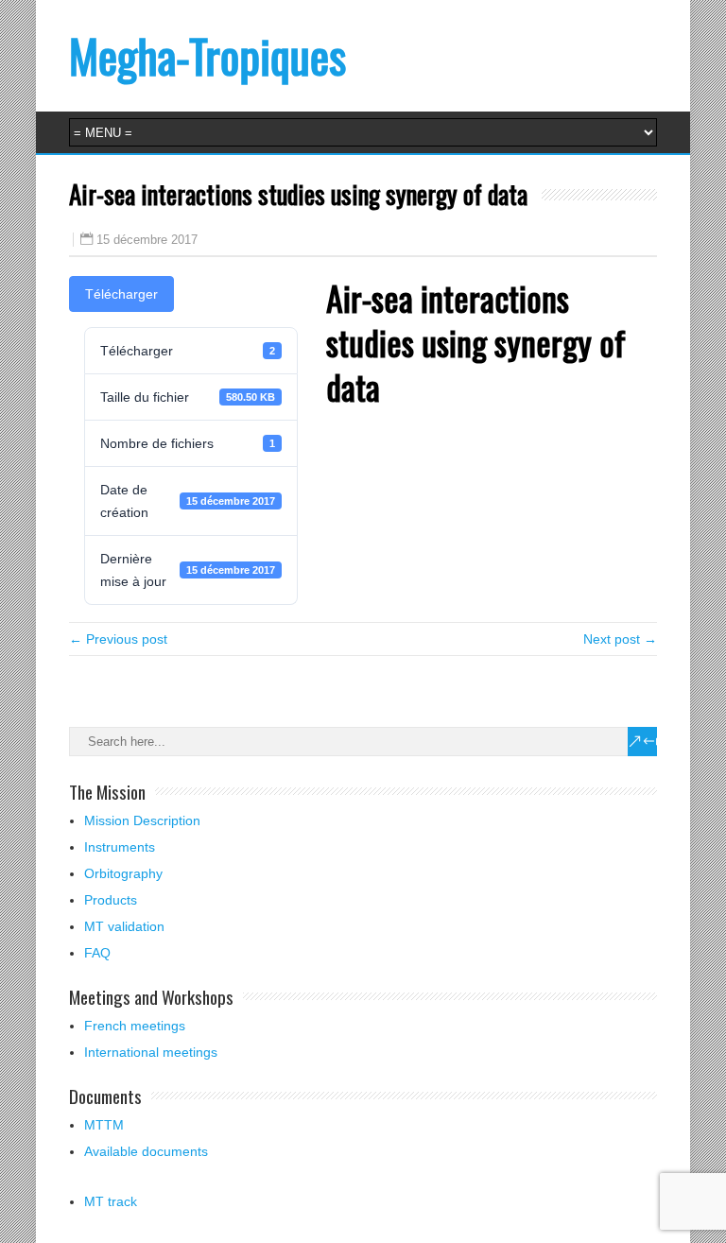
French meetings (134, 1025)
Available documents (146, 1151)
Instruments (119, 847)
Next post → (620, 639)
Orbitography (123, 873)
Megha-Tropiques (207, 55)
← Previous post (118, 639)
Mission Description (142, 820)
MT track (110, 1201)
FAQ (97, 952)
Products (110, 899)
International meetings (150, 1052)
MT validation (124, 926)
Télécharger (121, 294)
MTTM (104, 1124)
